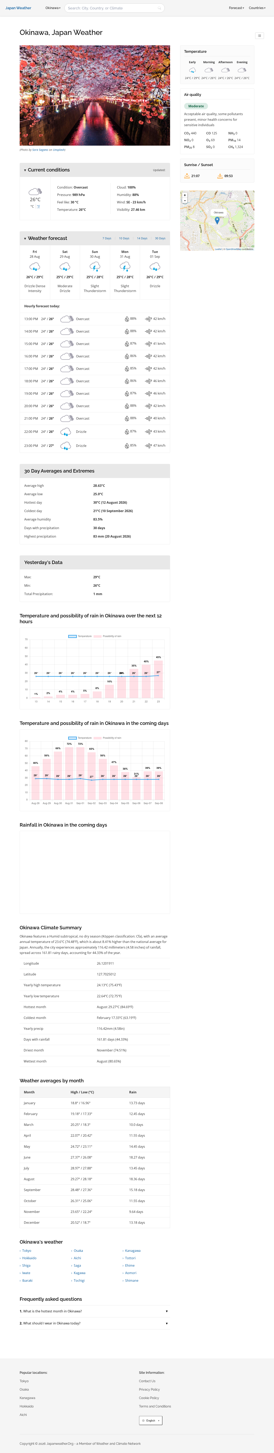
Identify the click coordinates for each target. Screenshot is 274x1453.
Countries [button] (257, 8)
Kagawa (79, 1273)
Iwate (26, 1273)
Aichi (77, 1258)
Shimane (131, 1280)
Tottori (130, 1258)
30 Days (160, 238)
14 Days (142, 238)
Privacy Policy (149, 1389)
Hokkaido (29, 1258)
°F (38, 206)
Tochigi (79, 1280)
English (150, 1420)
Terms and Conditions (155, 1406)
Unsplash (59, 150)
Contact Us (147, 1381)
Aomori (130, 1273)
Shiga (26, 1265)
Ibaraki (27, 1280)
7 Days (106, 238)
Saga (77, 1265)
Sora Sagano (40, 150)
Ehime (130, 1265)
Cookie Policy (149, 1398)
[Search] (159, 8)
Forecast (236, 8)
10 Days (124, 238)
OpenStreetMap (233, 249)
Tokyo (26, 1250)
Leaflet (218, 249)
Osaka (78, 1250)
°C (32, 206)
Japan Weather (18, 8)
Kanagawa (133, 1250)
